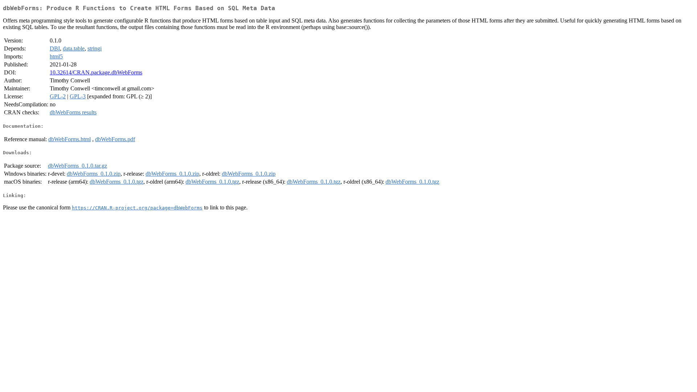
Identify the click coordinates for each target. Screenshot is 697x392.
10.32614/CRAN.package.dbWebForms (96, 72)
